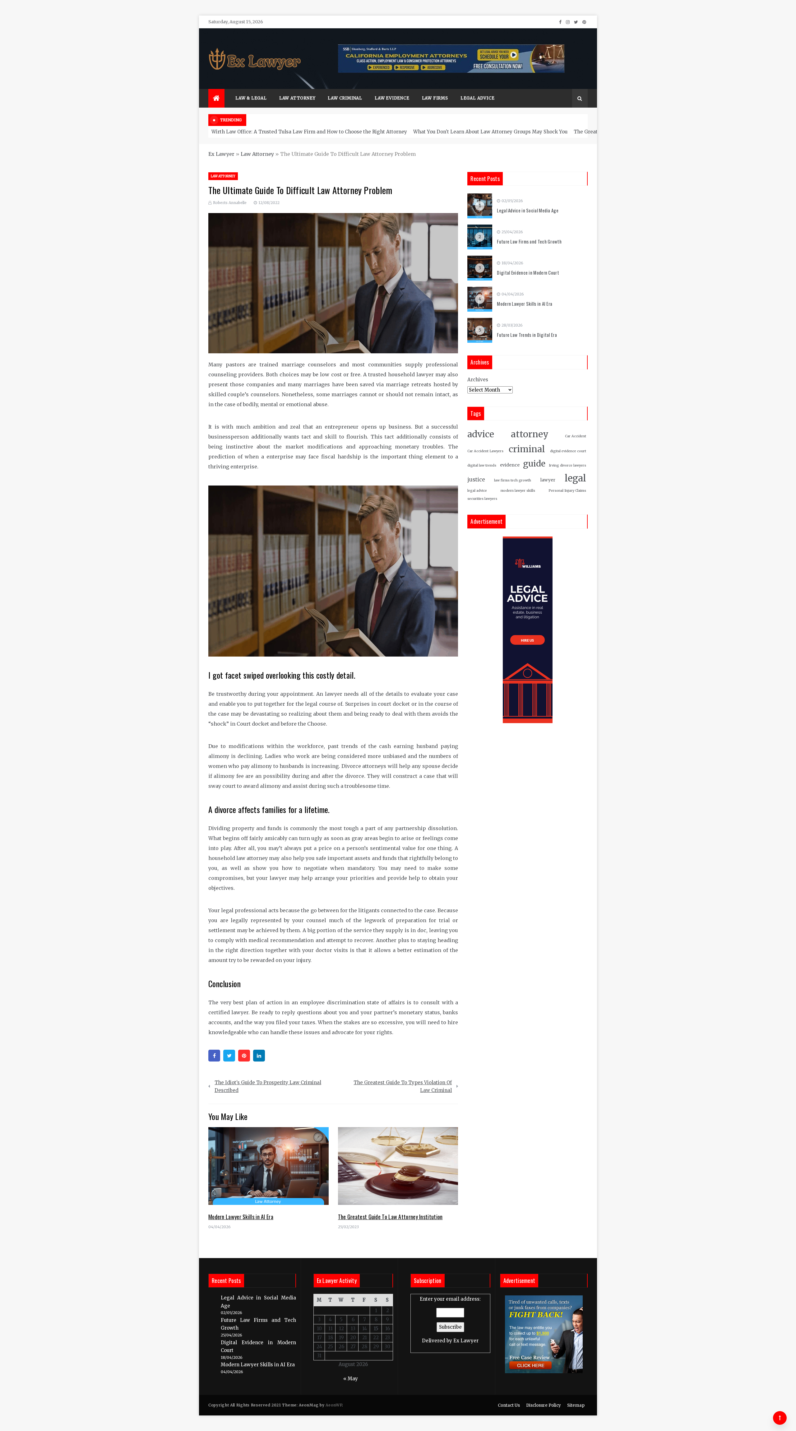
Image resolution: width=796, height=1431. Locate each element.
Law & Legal (251, 98)
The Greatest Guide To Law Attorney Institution (390, 1217)
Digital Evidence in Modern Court (528, 272)
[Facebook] (214, 1056)
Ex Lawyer (221, 154)
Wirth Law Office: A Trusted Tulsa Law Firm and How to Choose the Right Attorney (309, 132)
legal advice (477, 491)
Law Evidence (392, 98)
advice (480, 434)
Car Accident (575, 436)
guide (534, 463)
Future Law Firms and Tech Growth (529, 241)
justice (476, 479)
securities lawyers (482, 499)
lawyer (547, 480)
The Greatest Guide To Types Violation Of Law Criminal (403, 1087)
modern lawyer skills (518, 491)
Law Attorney (297, 98)
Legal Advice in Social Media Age (527, 210)
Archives (477, 380)
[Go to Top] (780, 1418)
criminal (527, 449)
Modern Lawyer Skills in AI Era (240, 1217)
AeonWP (334, 1405)
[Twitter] (229, 1056)
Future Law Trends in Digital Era (527, 334)
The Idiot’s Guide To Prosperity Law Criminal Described (268, 1087)
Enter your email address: (450, 1320)
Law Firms (435, 98)
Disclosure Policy (543, 1405)
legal (575, 478)
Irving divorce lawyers (567, 465)
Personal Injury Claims (567, 491)
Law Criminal (345, 98)
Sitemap (576, 1405)
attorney (529, 434)
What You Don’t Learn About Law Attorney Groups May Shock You (490, 132)
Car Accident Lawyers (485, 451)
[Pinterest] (244, 1056)
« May (350, 1379)
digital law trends (481, 465)
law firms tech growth (512, 480)
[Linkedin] (259, 1056)
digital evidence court (568, 451)
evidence (510, 465)
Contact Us (509, 1405)
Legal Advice (477, 98)
